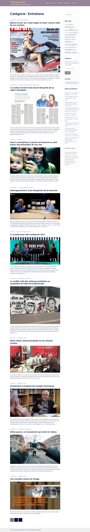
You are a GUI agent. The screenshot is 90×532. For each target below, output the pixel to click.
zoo (78, 52)
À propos (53, 3)
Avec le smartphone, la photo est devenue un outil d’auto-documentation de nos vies (33, 143)
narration (68, 45)
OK (67, 72)
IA (70, 39)
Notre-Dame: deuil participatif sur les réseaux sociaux (31, 341)
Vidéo (31, 187)
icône (73, 39)
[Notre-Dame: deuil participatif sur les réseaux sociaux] (35, 359)
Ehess (76, 30)
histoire (67, 37)
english (66, 32)
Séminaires (66, 3)
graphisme (72, 35)
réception (69, 50)
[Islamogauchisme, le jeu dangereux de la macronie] (35, 206)
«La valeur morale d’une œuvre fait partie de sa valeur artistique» (32, 88)
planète (67, 47)
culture (68, 27)
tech (74, 50)
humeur (67, 39)
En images (19, 20)
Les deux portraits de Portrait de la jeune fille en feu (71, 130)
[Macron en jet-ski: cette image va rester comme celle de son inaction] (35, 50)
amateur (66, 24)
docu (73, 27)
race (75, 47)
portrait (71, 47)
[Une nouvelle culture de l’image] (35, 495)
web (75, 52)
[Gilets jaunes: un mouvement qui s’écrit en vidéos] (35, 449)
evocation (69, 32)
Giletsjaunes (28, 278)
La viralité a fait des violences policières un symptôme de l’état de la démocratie (30, 282)
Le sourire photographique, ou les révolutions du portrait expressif (72, 109)
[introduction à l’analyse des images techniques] (35, 402)
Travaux (59, 3)
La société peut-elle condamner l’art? (27, 234)
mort (72, 42)
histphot (72, 37)
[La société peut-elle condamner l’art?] (35, 250)
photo (74, 44)
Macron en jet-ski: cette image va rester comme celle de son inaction (35, 24)
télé (72, 52)
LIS (75, 39)
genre (66, 34)
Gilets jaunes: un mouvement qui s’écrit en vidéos (33, 432)
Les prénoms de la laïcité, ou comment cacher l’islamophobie (71, 139)
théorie (68, 52)
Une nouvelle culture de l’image (24, 479)
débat (72, 30)
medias (68, 42)
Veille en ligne (70, 148)
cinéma (70, 24)
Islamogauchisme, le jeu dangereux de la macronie (33, 190)
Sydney (39, 530)
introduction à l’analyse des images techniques (32, 386)
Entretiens (25, 20)
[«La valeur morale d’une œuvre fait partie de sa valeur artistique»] (35, 109)
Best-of (74, 3)
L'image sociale (18, 2)
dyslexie (67, 30)
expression (75, 32)
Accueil (47, 3)
